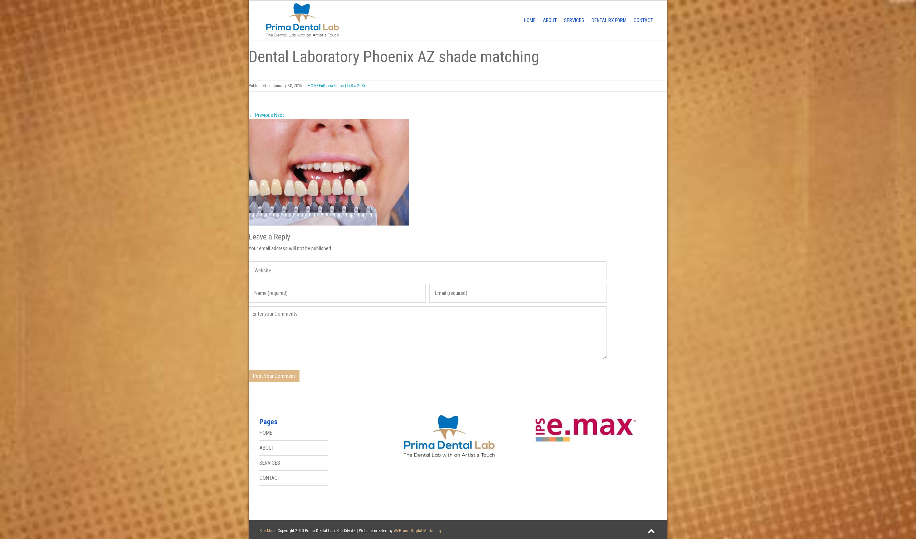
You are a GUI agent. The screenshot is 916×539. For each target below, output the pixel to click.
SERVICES (574, 20)
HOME (530, 20)
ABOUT (550, 20)
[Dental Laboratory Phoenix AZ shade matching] (458, 172)
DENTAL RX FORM (609, 20)
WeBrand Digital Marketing (417, 530)
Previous (261, 115)
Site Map (266, 530)
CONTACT (643, 20)
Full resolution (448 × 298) (342, 85)
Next (282, 115)
